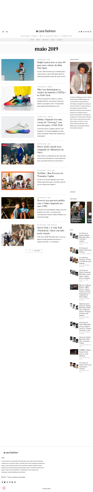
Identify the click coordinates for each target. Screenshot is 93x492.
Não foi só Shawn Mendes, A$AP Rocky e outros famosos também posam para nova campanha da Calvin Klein (85, 291)
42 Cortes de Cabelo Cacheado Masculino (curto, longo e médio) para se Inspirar (85, 274)
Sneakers (45, 39)
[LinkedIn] (88, 32)
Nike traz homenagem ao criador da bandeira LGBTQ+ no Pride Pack (51, 93)
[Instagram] (84, 32)
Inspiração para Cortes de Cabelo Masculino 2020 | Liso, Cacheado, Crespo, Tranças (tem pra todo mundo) (85, 309)
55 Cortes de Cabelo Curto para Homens (85, 250)
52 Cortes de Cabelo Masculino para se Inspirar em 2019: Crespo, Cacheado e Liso (85, 326)
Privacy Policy (46, 488)
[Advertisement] (46, 12)
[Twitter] (81, 32)
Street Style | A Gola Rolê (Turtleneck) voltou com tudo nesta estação (50, 231)
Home (32, 39)
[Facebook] (79, 32)
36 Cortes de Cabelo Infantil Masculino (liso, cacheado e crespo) (84, 237)
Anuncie (60, 39)
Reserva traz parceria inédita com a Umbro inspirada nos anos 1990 (51, 203)
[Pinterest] (86, 32)
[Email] (90, 32)
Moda (38, 39)
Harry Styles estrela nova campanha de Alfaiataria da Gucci (50, 150)
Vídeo (53, 170)
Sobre (53, 39)
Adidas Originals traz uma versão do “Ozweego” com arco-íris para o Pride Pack (50, 122)
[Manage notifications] (4, 488)
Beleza (49, 170)
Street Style (54, 224)
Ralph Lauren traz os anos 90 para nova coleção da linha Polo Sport (51, 65)
